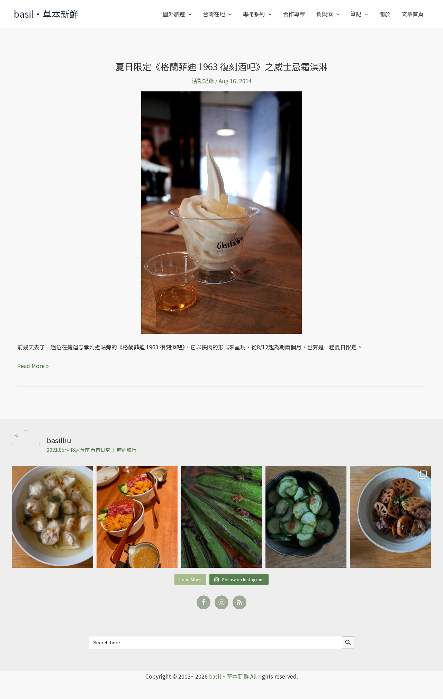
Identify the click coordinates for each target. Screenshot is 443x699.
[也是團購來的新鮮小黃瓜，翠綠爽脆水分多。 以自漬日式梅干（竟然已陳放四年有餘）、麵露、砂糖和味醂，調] (305, 517)
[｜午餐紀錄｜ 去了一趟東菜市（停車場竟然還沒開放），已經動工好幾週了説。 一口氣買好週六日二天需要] (52, 517)
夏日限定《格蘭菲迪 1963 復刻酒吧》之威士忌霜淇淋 (221, 66)
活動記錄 (203, 81)
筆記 (355, 14)
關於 (384, 14)
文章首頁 (412, 14)
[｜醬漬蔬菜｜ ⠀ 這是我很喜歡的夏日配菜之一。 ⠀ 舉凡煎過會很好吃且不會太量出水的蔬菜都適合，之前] (221, 517)
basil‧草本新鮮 (46, 13)
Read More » (33, 365)
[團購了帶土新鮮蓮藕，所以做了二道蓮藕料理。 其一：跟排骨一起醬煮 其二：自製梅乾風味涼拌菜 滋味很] (390, 517)
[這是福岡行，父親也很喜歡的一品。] (137, 517)
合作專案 (294, 14)
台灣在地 (214, 14)
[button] (188, 14)
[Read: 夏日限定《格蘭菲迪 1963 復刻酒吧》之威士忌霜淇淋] (221, 212)
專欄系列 (254, 14)
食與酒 (324, 14)
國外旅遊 (174, 14)
